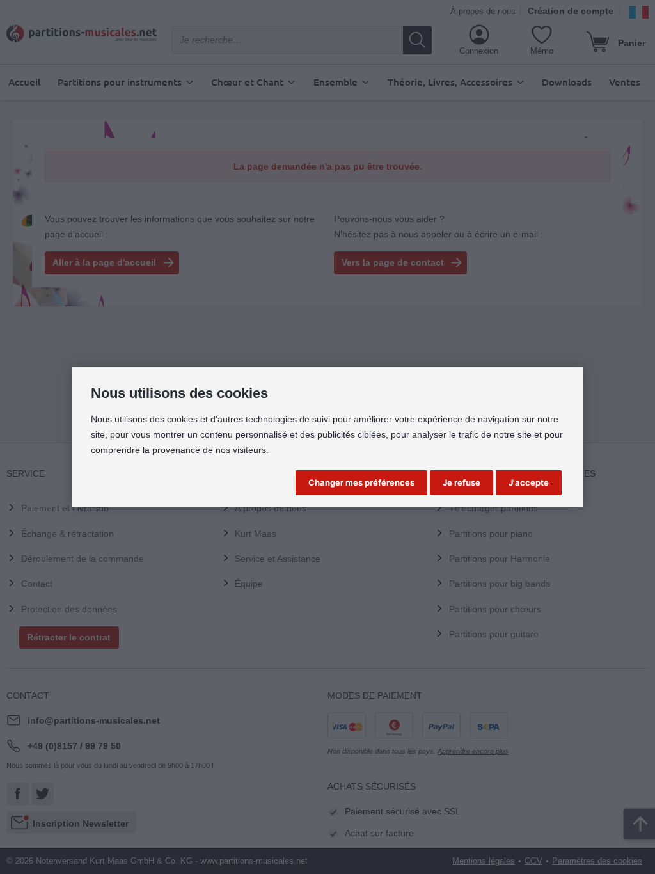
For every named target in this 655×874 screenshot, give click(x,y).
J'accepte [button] (529, 482)
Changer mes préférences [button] (361, 482)
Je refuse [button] (461, 482)
